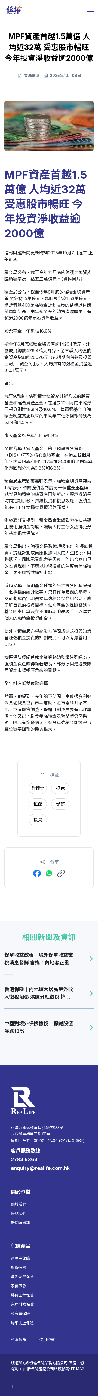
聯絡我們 (18, 1213)
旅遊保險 (18, 1267)
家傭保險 (18, 1285)
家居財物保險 (22, 1304)
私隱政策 (18, 1339)
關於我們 (18, 1204)
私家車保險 (20, 1313)
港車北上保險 (22, 1322)
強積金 (71, 272)
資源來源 (31, 75)
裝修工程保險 (22, 1295)
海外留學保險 (22, 1276)
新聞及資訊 (20, 1222)
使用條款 (47, 1339)
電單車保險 (20, 1258)
